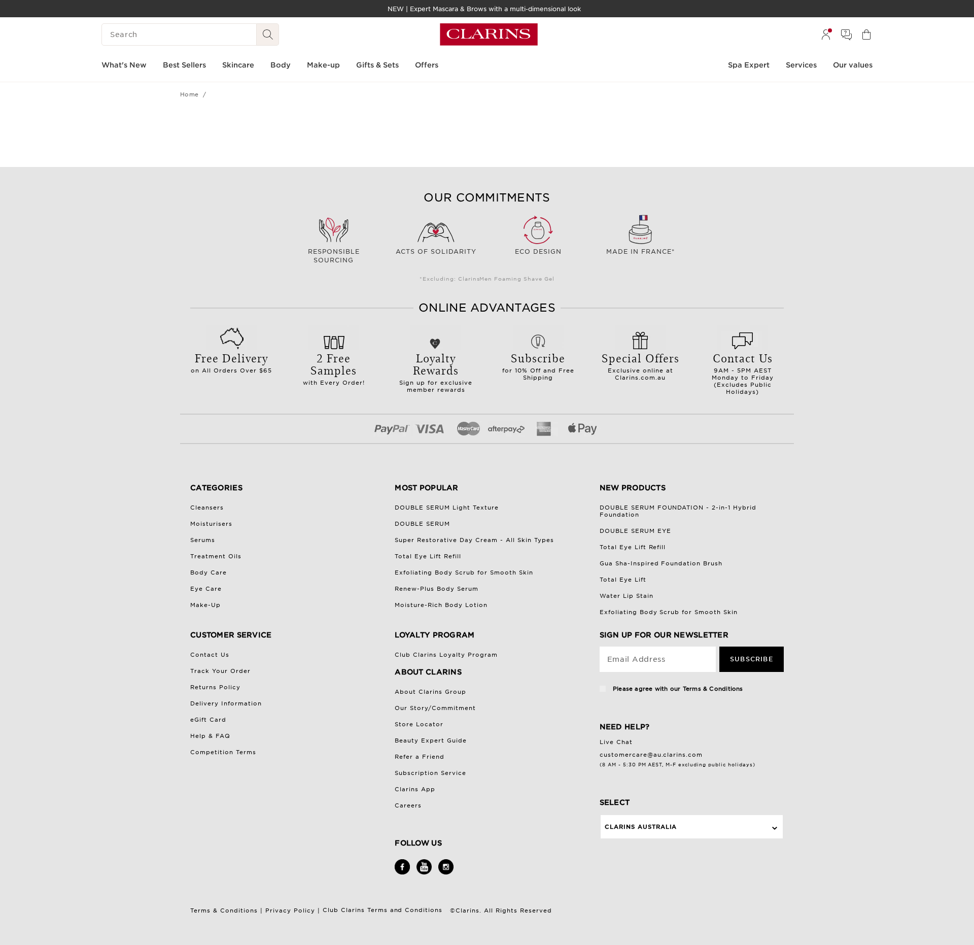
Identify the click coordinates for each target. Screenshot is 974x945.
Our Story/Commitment (435, 708)
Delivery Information (226, 703)
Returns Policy (215, 687)
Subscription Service (430, 773)
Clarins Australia (641, 826)
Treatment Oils (215, 556)
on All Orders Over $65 (231, 362)
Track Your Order (220, 670)
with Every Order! (334, 368)
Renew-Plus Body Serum (436, 588)
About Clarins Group (430, 691)
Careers (408, 805)
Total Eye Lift (623, 579)
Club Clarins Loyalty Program (446, 654)
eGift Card (208, 719)
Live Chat (616, 742)
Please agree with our (677, 688)
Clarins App (415, 789)
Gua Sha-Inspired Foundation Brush (661, 563)
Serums (202, 540)
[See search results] (268, 34)
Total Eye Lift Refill (428, 556)
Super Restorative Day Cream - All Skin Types (474, 540)
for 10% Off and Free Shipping (538, 365)
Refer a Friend (419, 756)
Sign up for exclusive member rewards (435, 371)
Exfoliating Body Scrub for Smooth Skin (464, 572)
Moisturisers (211, 523)
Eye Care (206, 588)
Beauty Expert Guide (431, 740)
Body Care (208, 572)
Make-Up (205, 605)
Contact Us (209, 654)
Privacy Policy (290, 910)
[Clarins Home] (489, 34)
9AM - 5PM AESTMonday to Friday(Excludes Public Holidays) (743, 372)
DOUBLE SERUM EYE (635, 530)
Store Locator (419, 724)
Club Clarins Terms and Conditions (384, 910)
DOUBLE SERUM (422, 523)
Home (189, 94)
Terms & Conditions (713, 688)
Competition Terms (223, 752)
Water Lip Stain (626, 595)
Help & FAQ (210, 735)
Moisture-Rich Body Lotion (441, 605)
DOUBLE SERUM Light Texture (447, 507)
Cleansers (207, 507)
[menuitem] (826, 34)
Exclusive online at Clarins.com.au (640, 365)
